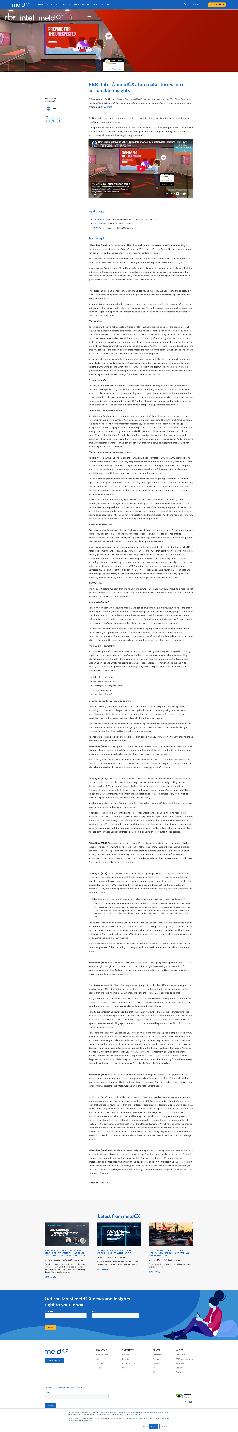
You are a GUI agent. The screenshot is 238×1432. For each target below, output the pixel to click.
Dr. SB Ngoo (98, 228)
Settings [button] (145, 1426)
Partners (157, 1359)
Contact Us (181, 1372)
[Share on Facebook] (59, 120)
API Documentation (184, 1359)
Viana (98, 1359)
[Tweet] (53, 120)
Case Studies (182, 1354)
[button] (44, 4)
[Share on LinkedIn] (47, 120)
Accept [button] (153, 1426)
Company (157, 1354)
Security (179, 1367)
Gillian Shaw (98, 219)
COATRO (100, 1363)
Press (155, 1367)
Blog (155, 1372)
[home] (21, 5)
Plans (98, 1367)
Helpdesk (180, 1363)
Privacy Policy (135, 1414)
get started (54, 1360)
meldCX (56, 108)
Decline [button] (164, 1426)
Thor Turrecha (99, 223)
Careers (156, 1363)
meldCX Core (102, 1354)
